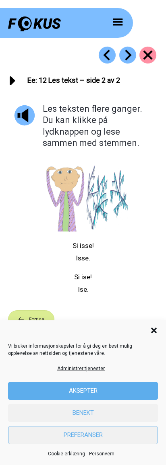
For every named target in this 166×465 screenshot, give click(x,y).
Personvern (101, 454)
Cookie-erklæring (66, 454)
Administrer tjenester (81, 368)
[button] (154, 330)
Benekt (83, 412)
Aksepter (83, 390)
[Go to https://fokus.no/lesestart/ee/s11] (107, 55)
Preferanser (83, 434)
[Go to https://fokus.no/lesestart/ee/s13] (128, 55)
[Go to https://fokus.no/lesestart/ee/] (148, 55)
